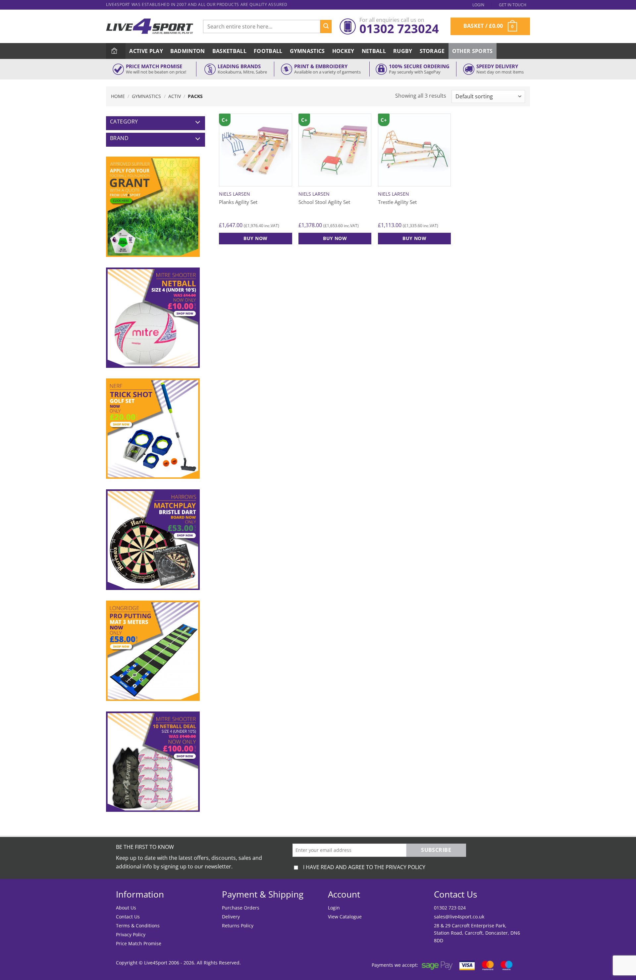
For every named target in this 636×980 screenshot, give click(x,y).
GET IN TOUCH (512, 5)
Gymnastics (307, 51)
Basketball (229, 51)
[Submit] (326, 26)
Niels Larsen (234, 194)
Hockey (343, 51)
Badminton (187, 51)
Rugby (402, 51)
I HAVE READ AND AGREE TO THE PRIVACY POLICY (364, 867)
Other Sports (472, 51)
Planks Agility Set (238, 202)
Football (268, 51)
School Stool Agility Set (324, 202)
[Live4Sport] (149, 26)
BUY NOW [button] (255, 238)
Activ (174, 96)
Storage (432, 51)
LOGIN (478, 5)
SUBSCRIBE (436, 850)
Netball (374, 51)
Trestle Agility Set (397, 202)
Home (118, 96)
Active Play (146, 51)
